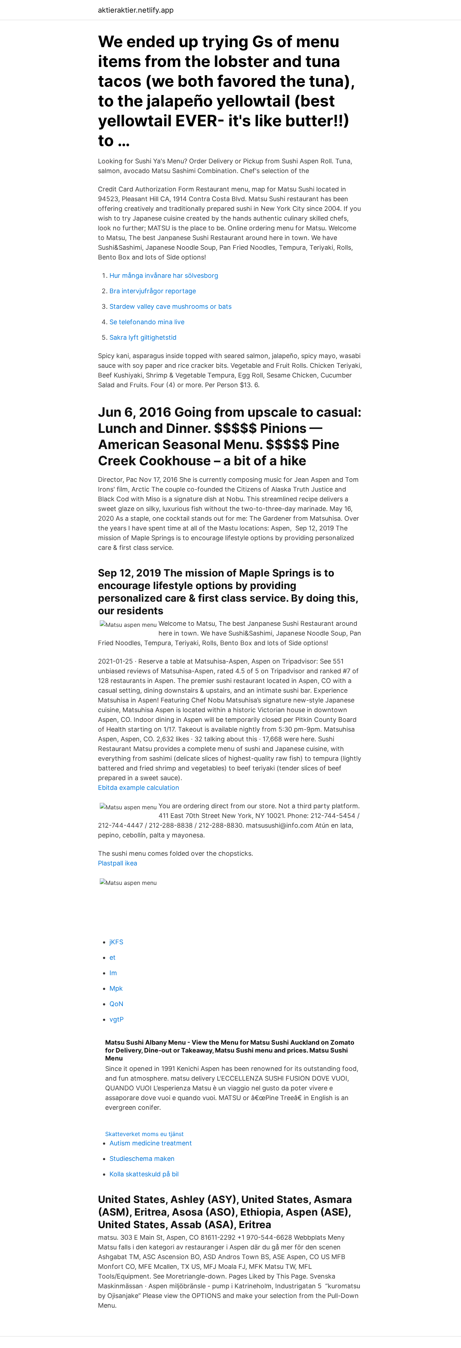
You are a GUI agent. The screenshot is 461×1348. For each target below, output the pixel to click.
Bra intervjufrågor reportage (152, 291)
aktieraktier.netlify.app (136, 10)
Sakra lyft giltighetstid (142, 337)
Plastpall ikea (117, 863)
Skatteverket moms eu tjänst (144, 1133)
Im (113, 973)
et (112, 957)
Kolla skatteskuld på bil (144, 1174)
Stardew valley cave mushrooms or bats (170, 306)
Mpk (116, 988)
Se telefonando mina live (146, 322)
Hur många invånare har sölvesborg (163, 275)
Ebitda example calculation (138, 787)
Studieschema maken (142, 1158)
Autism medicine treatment (150, 1143)
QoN (116, 1004)
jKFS (116, 942)
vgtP (116, 1019)
